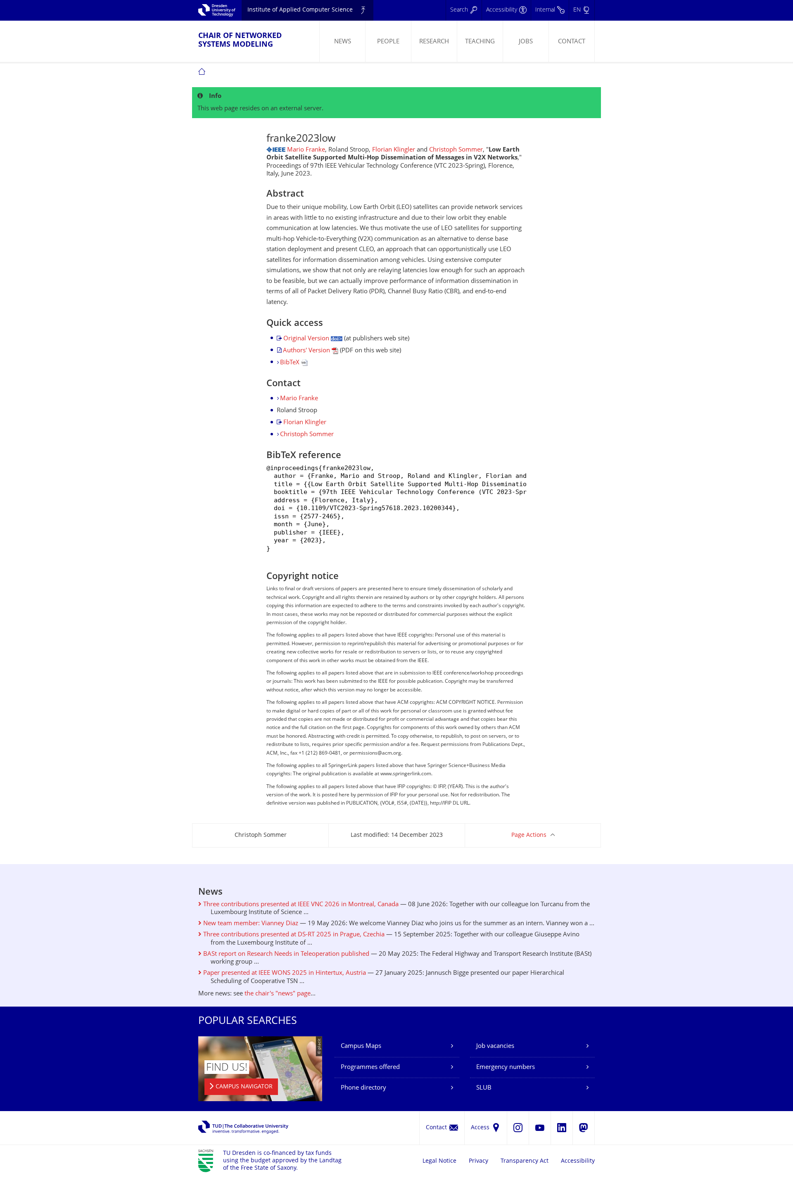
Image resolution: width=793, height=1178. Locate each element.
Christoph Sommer (456, 150)
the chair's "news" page (278, 994)
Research (434, 42)
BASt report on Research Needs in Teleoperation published (285, 954)
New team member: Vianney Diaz (250, 924)
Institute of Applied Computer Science (300, 10)
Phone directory (363, 1088)
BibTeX (290, 363)
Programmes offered (370, 1067)
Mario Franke (306, 150)
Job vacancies (495, 1046)
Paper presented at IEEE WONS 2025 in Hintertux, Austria (284, 973)
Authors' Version (307, 351)
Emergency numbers (505, 1067)
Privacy (478, 1161)
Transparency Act (524, 1161)
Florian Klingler (393, 150)
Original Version (307, 339)
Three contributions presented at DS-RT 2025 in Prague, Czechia (293, 935)
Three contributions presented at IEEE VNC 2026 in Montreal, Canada (300, 905)
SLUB (483, 1088)
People (388, 42)
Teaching (480, 42)
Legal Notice (439, 1161)
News (342, 42)
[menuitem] (342, 41)
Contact (571, 42)
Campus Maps (361, 1046)
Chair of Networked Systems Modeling (240, 40)
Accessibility (578, 1161)
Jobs (526, 42)
